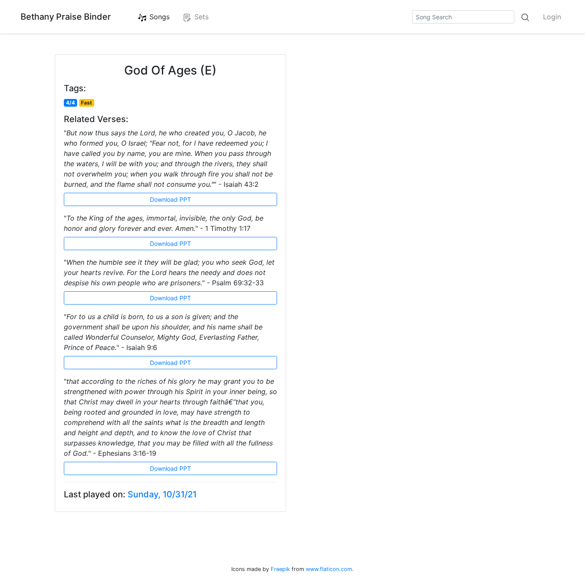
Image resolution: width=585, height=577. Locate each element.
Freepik (280, 569)
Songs (159, 16)
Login (552, 16)
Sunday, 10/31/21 (162, 494)
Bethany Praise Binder (66, 17)
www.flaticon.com (329, 569)
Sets (201, 16)
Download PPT (170, 199)
